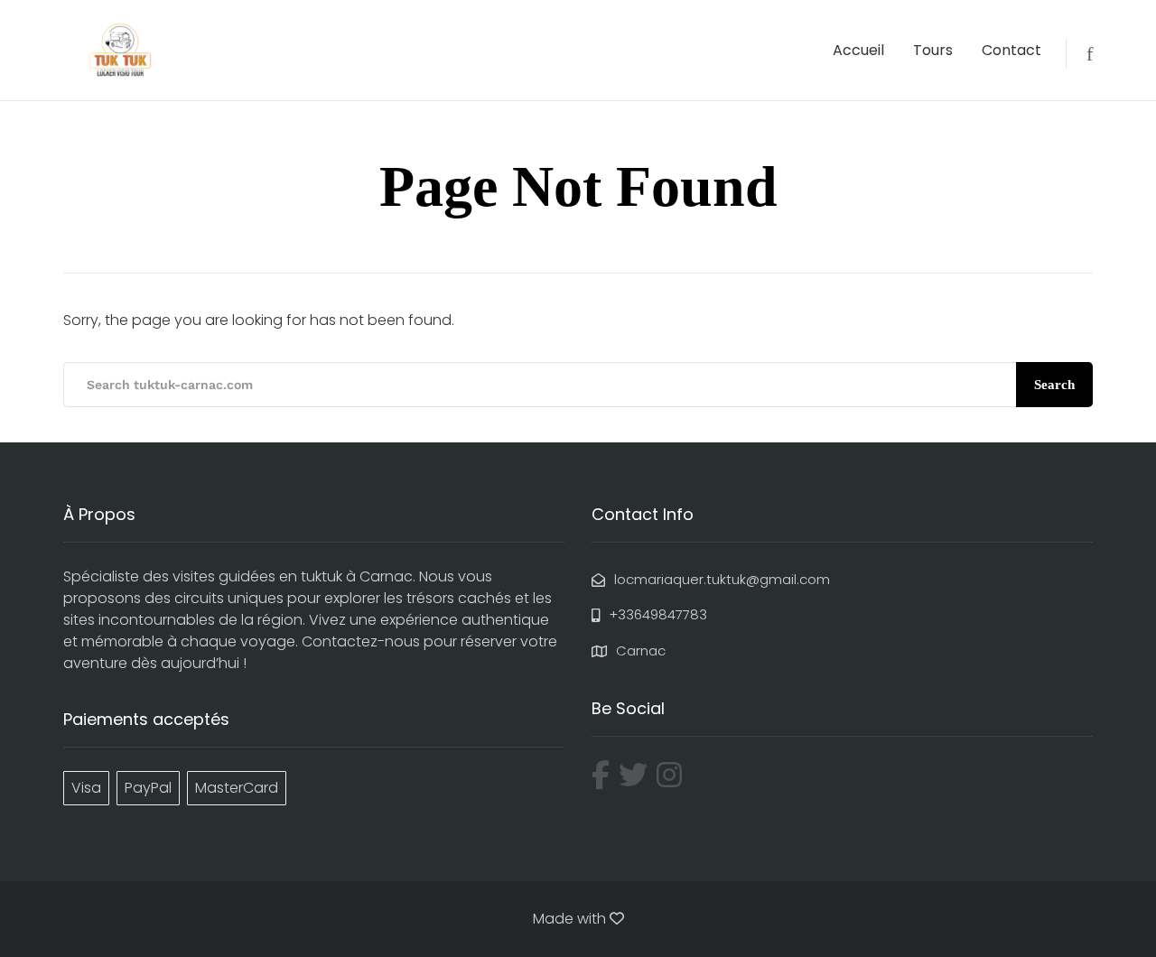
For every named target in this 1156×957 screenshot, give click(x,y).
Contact (1011, 50)
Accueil (858, 50)
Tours (933, 50)
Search (1054, 384)
